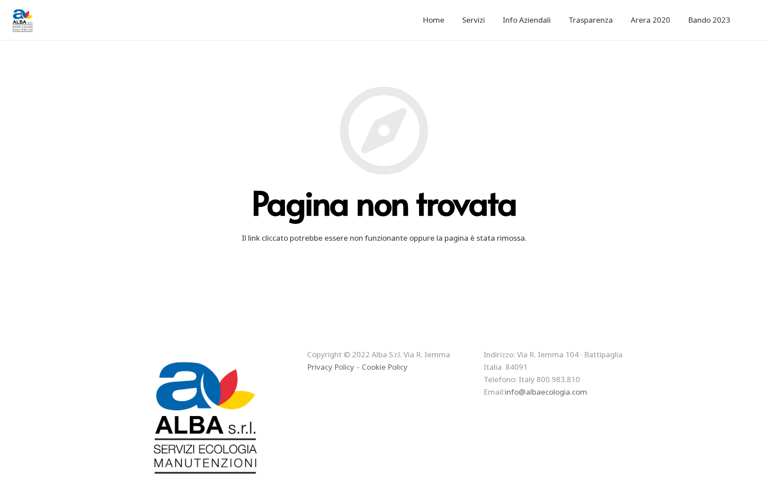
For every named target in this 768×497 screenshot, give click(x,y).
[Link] (23, 20)
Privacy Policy (330, 367)
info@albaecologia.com (546, 392)
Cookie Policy (385, 367)
